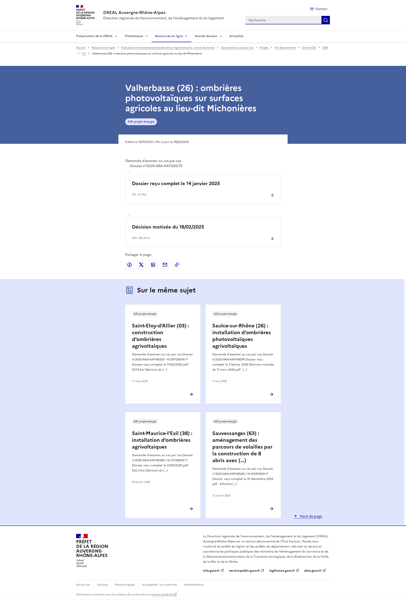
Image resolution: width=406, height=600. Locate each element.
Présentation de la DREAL (94, 36)
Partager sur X (141, 265)
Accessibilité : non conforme (159, 585)
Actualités (236, 36)
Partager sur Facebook (129, 265)
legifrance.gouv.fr (282, 570)
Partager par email (165, 265)
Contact (321, 9)
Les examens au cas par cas (237, 48)
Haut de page (310, 516)
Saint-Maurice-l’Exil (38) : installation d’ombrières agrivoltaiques (162, 440)
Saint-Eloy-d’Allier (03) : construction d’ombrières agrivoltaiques (160, 336)
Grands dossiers (206, 36)
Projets (264, 48)
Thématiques (134, 36)
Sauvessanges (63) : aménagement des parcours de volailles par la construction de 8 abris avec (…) (242, 447)
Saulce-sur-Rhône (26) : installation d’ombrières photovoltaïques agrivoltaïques (241, 336)
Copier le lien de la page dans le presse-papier (177, 265)
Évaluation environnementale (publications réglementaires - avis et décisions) (167, 48)
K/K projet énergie (141, 121)
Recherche (325, 20)
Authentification (194, 585)
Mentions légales (125, 585)
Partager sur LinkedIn (153, 265)
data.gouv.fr (313, 570)
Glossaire (102, 585)
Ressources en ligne (169, 36)
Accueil (80, 48)
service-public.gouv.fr (244, 570)
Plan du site (83, 585)
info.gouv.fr (211, 570)
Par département (285, 48)
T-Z (84, 53)
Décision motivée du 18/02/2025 (168, 226)
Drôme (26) (309, 48)
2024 (325, 48)
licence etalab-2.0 (162, 594)
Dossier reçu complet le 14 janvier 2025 (176, 183)
